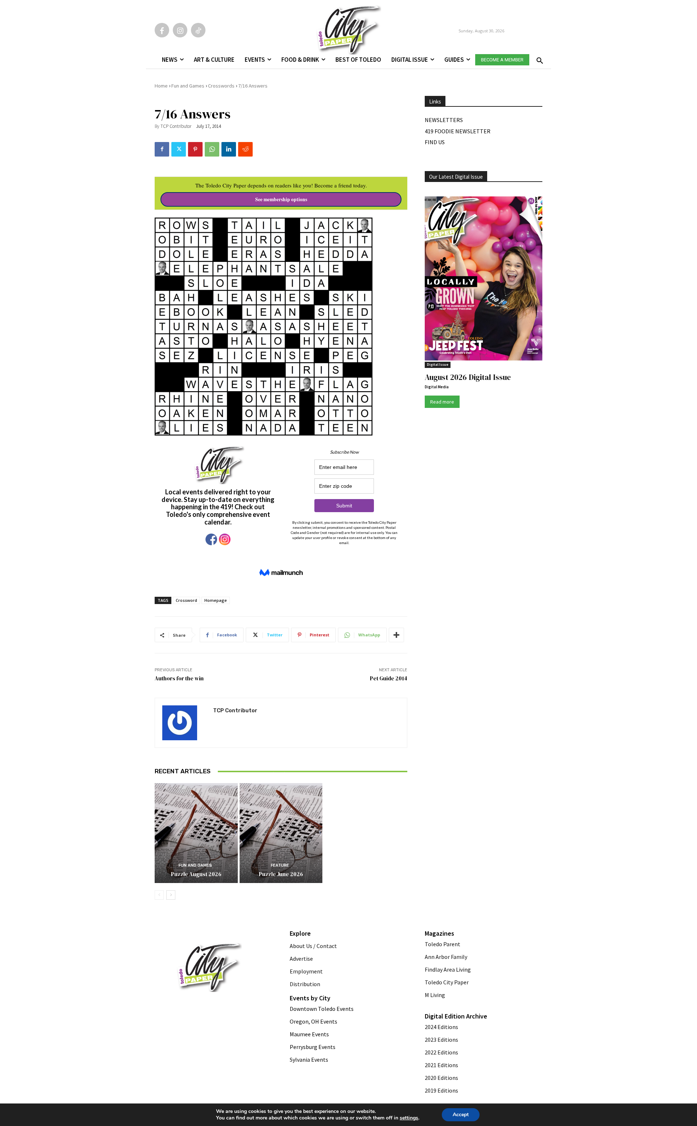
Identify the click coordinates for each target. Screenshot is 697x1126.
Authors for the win (179, 678)
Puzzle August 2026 (196, 874)
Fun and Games (187, 85)
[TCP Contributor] (184, 722)
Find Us (435, 142)
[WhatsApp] (212, 149)
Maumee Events (309, 1034)
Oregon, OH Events (313, 1021)
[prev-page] (159, 895)
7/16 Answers (253, 85)
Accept (461, 1114)
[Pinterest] (195, 149)
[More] (396, 635)
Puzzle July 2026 (281, 774)
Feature (280, 765)
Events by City (310, 998)
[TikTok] (198, 30)
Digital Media (437, 386)
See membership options (281, 199)
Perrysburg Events (312, 1046)
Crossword (186, 600)
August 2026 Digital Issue (468, 377)
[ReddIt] (245, 149)
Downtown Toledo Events (322, 1008)
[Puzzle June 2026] (281, 833)
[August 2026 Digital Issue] (483, 279)
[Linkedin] (228, 149)
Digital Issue (437, 364)
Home (161, 85)
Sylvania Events (309, 1059)
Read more (442, 401)
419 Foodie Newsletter (457, 131)
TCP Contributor (175, 126)
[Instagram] (180, 30)
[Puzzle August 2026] (196, 833)
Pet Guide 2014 (388, 678)
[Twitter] (178, 149)
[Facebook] (162, 30)
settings (409, 1118)
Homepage (215, 600)
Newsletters (444, 119)
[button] (538, 58)
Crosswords (221, 85)
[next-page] (170, 895)
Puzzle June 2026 (281, 874)
